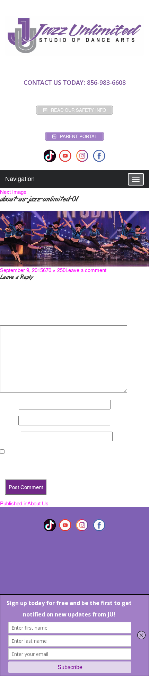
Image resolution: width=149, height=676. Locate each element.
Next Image (13, 191)
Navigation (20, 178)
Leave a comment (85, 269)
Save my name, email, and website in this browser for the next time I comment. (69, 464)
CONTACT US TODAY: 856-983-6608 (75, 82)
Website (9, 436)
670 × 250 (54, 269)
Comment (13, 319)
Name (8, 404)
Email (8, 420)
